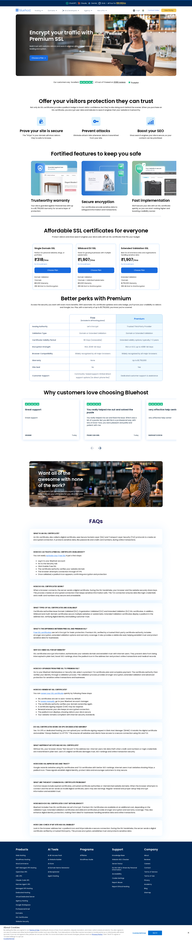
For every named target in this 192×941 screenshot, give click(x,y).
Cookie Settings (118, 878)
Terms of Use (34, 930)
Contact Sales (153, 10)
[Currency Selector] (143, 10)
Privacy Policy (97, 934)
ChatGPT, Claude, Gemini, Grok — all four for (97, 3)
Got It (155, 933)
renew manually (48, 701)
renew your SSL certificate (52, 693)
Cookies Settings (139, 933)
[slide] (96, 187)
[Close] (188, 932)
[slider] (96, 188)
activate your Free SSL (55, 555)
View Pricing (168, 10)
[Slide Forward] (100, 448)
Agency (87, 10)
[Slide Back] (92, 448)
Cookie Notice (9, 939)
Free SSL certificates (42, 632)
